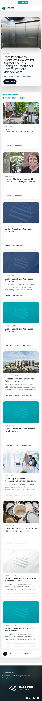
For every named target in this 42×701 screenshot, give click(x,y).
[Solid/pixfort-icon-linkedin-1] (30, 698)
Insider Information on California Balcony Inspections (19, 380)
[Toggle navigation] (39, 8)
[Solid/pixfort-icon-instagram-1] (26, 698)
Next (27, 653)
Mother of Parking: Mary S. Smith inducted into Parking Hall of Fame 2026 (20, 181)
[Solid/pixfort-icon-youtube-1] (38, 698)
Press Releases (26, 345)
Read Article (10, 82)
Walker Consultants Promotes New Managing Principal (20, 579)
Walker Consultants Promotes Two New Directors (20, 629)
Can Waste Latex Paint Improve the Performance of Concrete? (21, 529)
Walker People (19, 145)
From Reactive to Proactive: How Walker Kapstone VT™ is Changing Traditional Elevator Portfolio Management (18, 64)
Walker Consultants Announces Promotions (19, 230)
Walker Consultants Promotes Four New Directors (20, 429)
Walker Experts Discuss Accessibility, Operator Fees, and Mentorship (20, 481)
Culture (9, 345)
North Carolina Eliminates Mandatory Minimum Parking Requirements (19, 131)
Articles (9, 395)
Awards (9, 145)
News (8, 245)
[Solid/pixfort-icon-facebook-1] (34, 698)
